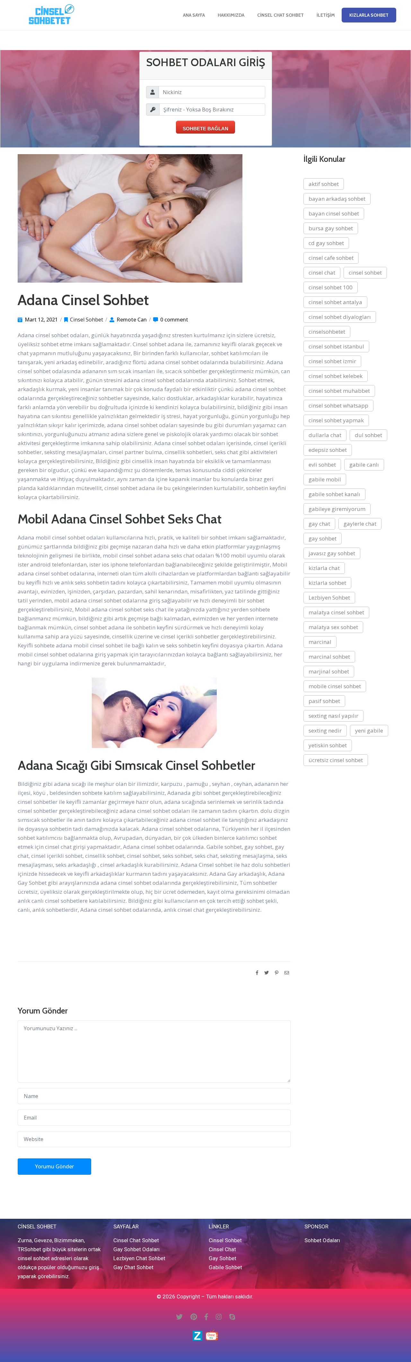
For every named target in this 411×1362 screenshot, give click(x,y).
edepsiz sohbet (328, 449)
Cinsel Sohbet (86, 319)
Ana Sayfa (194, 15)
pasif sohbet (324, 701)
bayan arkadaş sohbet (337, 198)
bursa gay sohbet (331, 228)
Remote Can (132, 319)
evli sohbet (322, 464)
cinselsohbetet (327, 331)
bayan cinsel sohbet (334, 213)
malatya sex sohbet (333, 627)
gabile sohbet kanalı (334, 494)
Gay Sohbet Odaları (136, 1249)
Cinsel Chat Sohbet (280, 15)
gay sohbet (323, 538)
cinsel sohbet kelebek (336, 376)
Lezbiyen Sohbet (329, 597)
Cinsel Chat (222, 1249)
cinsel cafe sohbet (331, 257)
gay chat (319, 523)
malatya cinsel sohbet (336, 612)
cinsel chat (322, 272)
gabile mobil (325, 479)
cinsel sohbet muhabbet (339, 390)
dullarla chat (325, 435)
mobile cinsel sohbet (335, 686)
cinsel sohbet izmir (332, 361)
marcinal (320, 642)
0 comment (174, 319)
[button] (369, 15)
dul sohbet (368, 435)
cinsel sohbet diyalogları (340, 317)
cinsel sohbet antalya (335, 302)
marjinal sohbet (329, 671)
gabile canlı (364, 464)
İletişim (326, 15)
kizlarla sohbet (327, 582)
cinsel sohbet (365, 272)
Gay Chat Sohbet (133, 1267)
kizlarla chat (324, 568)
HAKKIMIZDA (231, 15)
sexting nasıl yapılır (333, 715)
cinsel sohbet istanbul (336, 346)
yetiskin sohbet (328, 745)
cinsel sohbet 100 (331, 287)
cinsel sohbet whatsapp (338, 405)
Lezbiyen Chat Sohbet (139, 1258)
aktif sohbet (324, 184)
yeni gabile (369, 730)
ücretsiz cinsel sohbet (336, 760)
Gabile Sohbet (225, 1267)
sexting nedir (325, 730)
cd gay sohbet (326, 243)
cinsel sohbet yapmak (336, 420)
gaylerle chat (360, 523)
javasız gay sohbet (332, 553)
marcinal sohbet (329, 656)
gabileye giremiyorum (337, 509)
